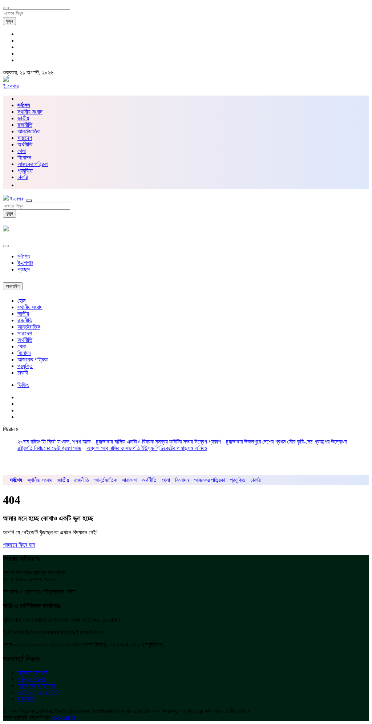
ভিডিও (23, 385)
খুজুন (9, 21)
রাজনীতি (24, 125)
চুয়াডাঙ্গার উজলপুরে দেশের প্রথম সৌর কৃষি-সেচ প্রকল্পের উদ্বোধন (286, 441)
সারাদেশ (24, 138)
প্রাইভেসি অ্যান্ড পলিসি (38, 692)
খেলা (21, 151)
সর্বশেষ (23, 256)
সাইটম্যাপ (26, 699)
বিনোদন (24, 157)
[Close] (6, 246)
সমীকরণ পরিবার (31, 679)
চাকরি (22, 372)
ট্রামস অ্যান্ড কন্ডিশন (36, 686)
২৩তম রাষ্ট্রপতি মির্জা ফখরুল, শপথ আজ (54, 441)
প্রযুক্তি (25, 170)
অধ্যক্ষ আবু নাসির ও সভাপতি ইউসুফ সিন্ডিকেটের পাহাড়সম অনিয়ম (146, 448)
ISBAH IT (64, 718)
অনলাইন (13, 286)
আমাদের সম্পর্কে (32, 673)
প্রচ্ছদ (23, 269)
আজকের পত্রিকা (32, 164)
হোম (21, 301)
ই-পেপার (11, 86)
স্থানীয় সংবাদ (30, 112)
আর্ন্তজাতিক (28, 131)
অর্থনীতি (24, 144)
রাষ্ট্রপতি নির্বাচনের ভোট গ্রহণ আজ (49, 448)
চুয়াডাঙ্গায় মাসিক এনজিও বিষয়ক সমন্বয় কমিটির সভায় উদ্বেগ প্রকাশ (158, 441)
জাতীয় (23, 118)
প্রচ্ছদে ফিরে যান (19, 545)
